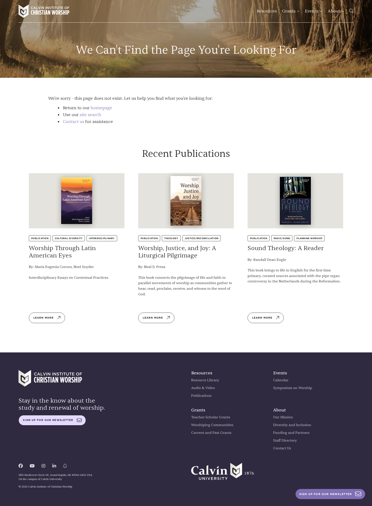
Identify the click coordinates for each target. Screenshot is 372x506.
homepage (101, 108)
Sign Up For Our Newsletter (325, 494)
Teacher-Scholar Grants (210, 417)
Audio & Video (203, 388)
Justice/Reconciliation (202, 238)
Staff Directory (285, 441)
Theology (171, 238)
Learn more (43, 317)
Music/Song (282, 238)
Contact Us (282, 448)
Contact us (73, 121)
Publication (39, 238)
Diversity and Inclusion (292, 425)
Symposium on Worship (292, 388)
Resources (267, 11)
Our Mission (283, 417)
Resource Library (205, 380)
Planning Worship (309, 238)
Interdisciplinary (102, 238)
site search (90, 114)
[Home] (44, 11)
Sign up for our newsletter (48, 420)
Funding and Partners (291, 433)
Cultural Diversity (69, 238)
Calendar (280, 380)
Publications (201, 396)
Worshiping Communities (212, 425)
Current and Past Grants (211, 433)
